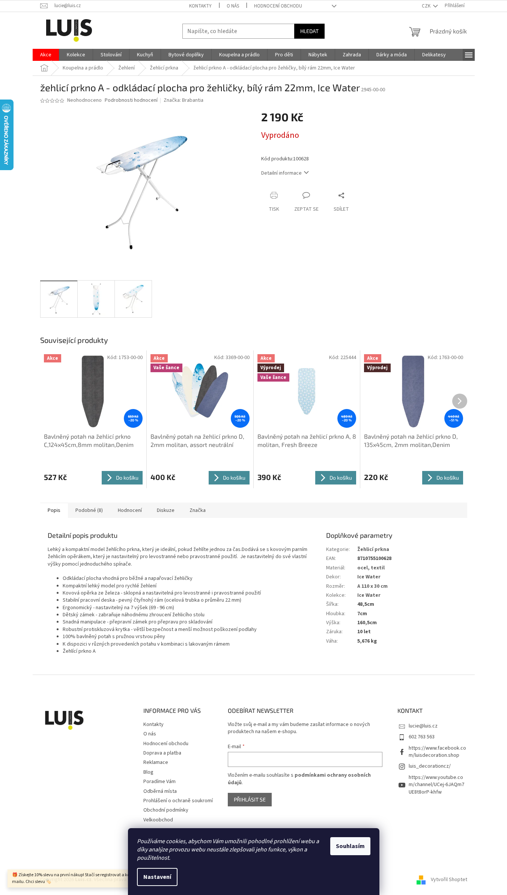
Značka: (183, 100)
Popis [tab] (54, 510)
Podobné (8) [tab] (89, 510)
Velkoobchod (158, 820)
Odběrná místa (160, 791)
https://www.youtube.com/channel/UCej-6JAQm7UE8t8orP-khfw (436, 785)
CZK (427, 6)
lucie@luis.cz (423, 726)
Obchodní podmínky (165, 810)
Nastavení (157, 877)
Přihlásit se (250, 799)
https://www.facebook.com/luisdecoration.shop (437, 751)
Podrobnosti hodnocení (131, 100)
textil (378, 568)
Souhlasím (350, 846)
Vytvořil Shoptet (449, 879)
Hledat (309, 31)
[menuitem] (46, 55)
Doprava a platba (162, 753)
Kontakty (200, 6)
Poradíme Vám (159, 781)
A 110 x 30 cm (372, 586)
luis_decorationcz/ (430, 766)
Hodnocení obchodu (278, 6)
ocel (362, 568)
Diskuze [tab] (166, 510)
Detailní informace (281, 173)
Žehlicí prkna (373, 549)
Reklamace (155, 762)
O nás (233, 6)
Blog (148, 772)
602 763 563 (422, 737)
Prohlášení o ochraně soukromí (178, 800)
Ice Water (369, 577)
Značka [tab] (198, 510)
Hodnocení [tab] (130, 510)
